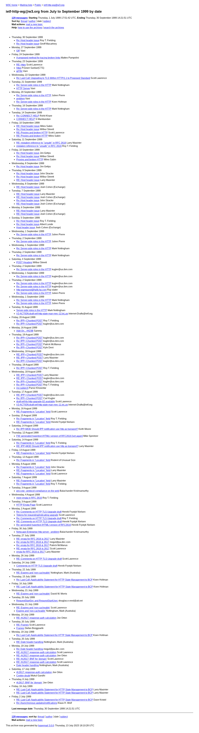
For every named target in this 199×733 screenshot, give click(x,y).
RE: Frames (22, 625)
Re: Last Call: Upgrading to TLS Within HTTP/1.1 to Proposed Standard (53, 78)
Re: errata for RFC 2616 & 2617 (32, 542)
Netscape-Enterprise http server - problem (37, 532)
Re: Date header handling (29, 649)
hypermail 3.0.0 (46, 725)
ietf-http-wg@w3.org (54, 5)
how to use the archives (30, 27)
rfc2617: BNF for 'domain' (29, 682)
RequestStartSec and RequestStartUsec (37, 600)
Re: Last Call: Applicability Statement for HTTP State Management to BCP (54, 579)
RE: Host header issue (28, 126)
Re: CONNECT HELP (27, 116)
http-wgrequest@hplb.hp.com (31, 290)
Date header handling (27, 665)
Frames (20, 628)
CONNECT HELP (25, 119)
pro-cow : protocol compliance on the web (37, 491)
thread (24, 21)
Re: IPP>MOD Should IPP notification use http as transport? (47, 429)
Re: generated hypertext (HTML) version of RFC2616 (43, 525)
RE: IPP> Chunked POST (29, 354)
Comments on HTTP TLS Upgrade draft (36, 566)
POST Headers (24, 262)
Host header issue (25, 227)
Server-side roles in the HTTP (31, 310)
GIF (18, 50)
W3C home (11, 5)
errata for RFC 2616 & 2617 (30, 552)
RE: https (21, 64)
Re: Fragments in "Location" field (33, 418)
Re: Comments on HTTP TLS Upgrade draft (38, 512)
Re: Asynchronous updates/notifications (36, 703)
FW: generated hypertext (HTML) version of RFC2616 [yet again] (49, 436)
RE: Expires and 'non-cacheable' (33, 573)
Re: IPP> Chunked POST (29, 320)
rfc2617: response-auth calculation (34, 672)
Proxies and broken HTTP (29, 159)
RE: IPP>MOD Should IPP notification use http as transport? (47, 446)
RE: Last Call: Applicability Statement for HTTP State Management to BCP (54, 586)
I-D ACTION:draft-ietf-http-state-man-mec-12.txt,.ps (42, 313)
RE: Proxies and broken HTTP (32, 132)
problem (20, 98)
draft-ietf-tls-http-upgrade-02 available (35, 401)
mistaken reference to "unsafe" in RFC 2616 (39, 146)
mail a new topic (34, 24)
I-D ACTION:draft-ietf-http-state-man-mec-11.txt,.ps (42, 404)
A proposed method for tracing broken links (38, 57)
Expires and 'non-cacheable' (31, 611)
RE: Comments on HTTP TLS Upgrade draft (39, 521)
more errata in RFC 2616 (29, 498)
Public (38, 5)
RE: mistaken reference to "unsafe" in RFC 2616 (41, 143)
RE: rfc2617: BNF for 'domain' (31, 659)
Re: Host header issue (27, 40)
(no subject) (22, 388)
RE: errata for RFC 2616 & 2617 (32, 539)
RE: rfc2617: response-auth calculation (36, 618)
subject (47, 21)
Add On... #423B (24, 331)
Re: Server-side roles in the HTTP (33, 85)
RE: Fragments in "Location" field (33, 411)
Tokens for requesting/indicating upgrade (37, 515)
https (18, 68)
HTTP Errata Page (26, 505)
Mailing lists (26, 5)
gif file (19, 71)
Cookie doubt (23, 675)
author (32, 21)
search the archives (54, 27)
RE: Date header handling (29, 642)
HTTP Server (23, 88)
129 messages (20, 18)
